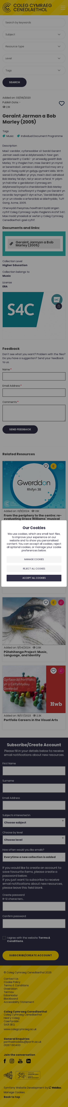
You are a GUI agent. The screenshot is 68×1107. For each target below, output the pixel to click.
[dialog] (34, 553)
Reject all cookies (34, 568)
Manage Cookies (34, 559)
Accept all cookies (34, 578)
